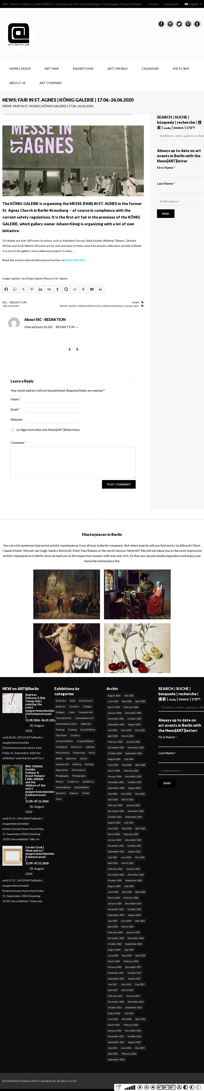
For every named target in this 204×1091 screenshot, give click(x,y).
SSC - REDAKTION (14, 302)
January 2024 (114, 776)
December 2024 (116, 747)
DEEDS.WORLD (75, 260)
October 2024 (115, 753)
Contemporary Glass (66, 723)
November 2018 (136, 938)
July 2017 (112, 984)
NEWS (135, 302)
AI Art (72, 700)
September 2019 (116, 915)
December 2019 (133, 903)
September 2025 (116, 724)
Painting (77, 764)
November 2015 (116, 1036)
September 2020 (133, 880)
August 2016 (114, 1013)
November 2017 (116, 972)
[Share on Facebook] (6, 289)
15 (4, 305)
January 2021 (133, 869)
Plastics (60, 781)
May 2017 (140, 984)
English (193, 4)
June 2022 (113, 828)
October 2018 (115, 944)
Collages (87, 706)
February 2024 (131, 770)
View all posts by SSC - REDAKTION (51, 327)
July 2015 (112, 1048)
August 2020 (114, 886)
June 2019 (126, 920)
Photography (62, 775)
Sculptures (73, 781)
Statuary (74, 793)
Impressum (171, 4)
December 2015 (133, 1030)
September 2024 (133, 753)
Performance (78, 770)
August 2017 (134, 978)
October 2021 (134, 845)
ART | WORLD (117, 68)
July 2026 (128, 695)
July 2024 (128, 759)
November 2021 (116, 845)
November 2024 (136, 747)
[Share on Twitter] (23, 289)
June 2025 (126, 730)
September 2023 (116, 788)
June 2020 (113, 892)
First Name (166, 167)
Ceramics (74, 706)
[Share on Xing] (83, 289)
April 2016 (140, 1019)
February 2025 (115, 741)
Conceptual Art (63, 718)
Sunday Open (132, 305)
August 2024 (114, 759)
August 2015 (134, 1042)
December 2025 (133, 713)
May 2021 (140, 857)
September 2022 (133, 817)
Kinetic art (76, 747)
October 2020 (115, 880)
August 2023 (134, 788)
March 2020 (114, 897)
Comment (18, 442)
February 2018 (131, 961)
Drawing (60, 729)
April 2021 (113, 863)
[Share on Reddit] (74, 289)
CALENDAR (150, 68)
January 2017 (133, 996)
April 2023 (113, 799)
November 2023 (116, 782)
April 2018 (140, 955)
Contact (153, 4)
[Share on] (66, 289)
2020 (16, 305)
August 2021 (134, 851)
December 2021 (133, 840)
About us (17, 83)
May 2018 (126, 955)
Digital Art (86, 723)
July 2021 (112, 857)
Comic (72, 712)
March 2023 (127, 799)
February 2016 (131, 1024)
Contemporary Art (84, 718)
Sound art (61, 793)
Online (83, 758)
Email (15, 409)
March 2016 (114, 1024)
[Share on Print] (100, 289)
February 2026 (131, 707)
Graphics (75, 735)
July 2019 (112, 920)
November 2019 (116, 909)
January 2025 (133, 741)
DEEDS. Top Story (68, 305)
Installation (61, 747)
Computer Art (86, 712)
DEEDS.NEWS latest (113, 305)
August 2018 (114, 949)
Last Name (166, 183)
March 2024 (114, 770)
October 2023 (134, 782)
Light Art (90, 747)
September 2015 (116, 1042)
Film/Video (61, 735)
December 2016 (116, 1001)
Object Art (71, 758)
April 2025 (113, 736)
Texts (59, 799)
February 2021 (115, 869)
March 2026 (114, 707)
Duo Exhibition (87, 729)
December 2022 (116, 811)
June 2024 (113, 765)
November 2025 (116, 718)
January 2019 (133, 932)
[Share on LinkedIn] (40, 289)
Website (16, 419)
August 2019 (134, 915)
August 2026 (114, 695)
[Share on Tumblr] (57, 289)
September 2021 (116, 851)
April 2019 (113, 926)
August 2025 (134, 724)
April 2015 (113, 1053)
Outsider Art (62, 764)
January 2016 (114, 1030)
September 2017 (116, 978)
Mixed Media (62, 752)
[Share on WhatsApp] (15, 289)
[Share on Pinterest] (32, 289)
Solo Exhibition (63, 787)
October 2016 (115, 1007)
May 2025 (140, 730)
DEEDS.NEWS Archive (90, 305)
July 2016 (128, 1013)
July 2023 (112, 793)
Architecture (86, 700)
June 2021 (126, 857)
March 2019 (127, 926)
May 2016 (126, 1019)
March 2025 (127, 736)
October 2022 (115, 817)
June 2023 (126, 793)
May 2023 (140, 793)
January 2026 (114, 713)
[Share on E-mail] (92, 289)
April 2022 (140, 828)
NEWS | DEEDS (20, 68)
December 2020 (116, 874)
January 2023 (133, 805)
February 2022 (131, 834)
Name (16, 399)
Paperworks (62, 770)
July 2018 (128, 949)
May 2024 (126, 765)
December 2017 (133, 967)
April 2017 (113, 990)
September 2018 (133, 944)
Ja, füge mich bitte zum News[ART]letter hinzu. (48, 429)
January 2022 (114, 840)
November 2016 (136, 1001)
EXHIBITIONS (83, 68)
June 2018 (113, 955)
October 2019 (134, 909)
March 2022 (114, 834)
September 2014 (116, 1059)
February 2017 (115, 996)
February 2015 (129, 1053)
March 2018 (114, 961)
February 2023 (115, 805)
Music (92, 752)
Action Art (61, 700)
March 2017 (127, 990)
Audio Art (60, 706)
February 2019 (115, 932)
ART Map (52, 68)
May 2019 (140, 920)
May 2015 (140, 1048)
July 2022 (128, 822)
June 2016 (113, 1019)
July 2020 (128, 886)
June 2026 (113, 701)
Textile (85, 793)
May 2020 (126, 892)
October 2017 (134, 972)
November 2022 (136, 811)
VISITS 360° (181, 68)
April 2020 (140, 892)
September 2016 (133, 1007)
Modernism (79, 752)
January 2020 (114, 903)
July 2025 (112, 730)
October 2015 (134, 1036)
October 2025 (134, 718)
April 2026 (140, 701)
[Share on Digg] (49, 289)
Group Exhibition (64, 741)
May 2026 (126, 701)
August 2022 (114, 822)
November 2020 (136, 874)
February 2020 (131, 897)
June (10, 305)
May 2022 (126, 828)
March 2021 (127, 863)
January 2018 (114, 967)
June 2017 (126, 984)
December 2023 (133, 776)
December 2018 (116, 938)
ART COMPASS (50, 83)
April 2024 (140, 765)
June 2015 (126, 1048)
